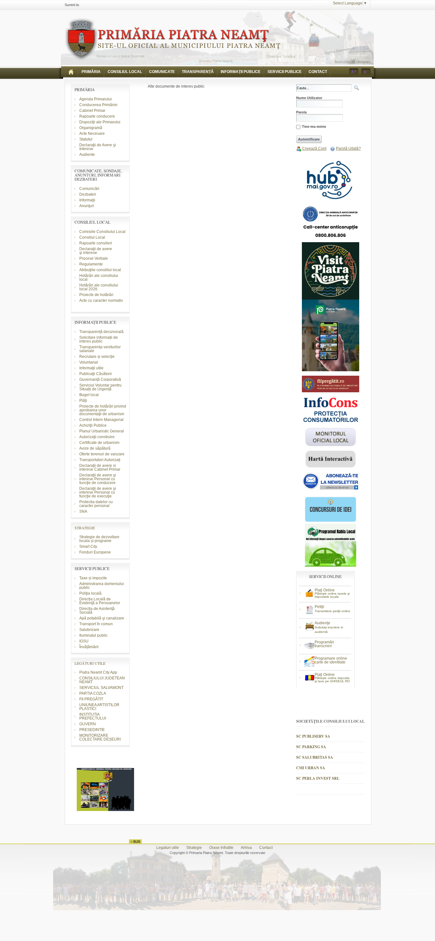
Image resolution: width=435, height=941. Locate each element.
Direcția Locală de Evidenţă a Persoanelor (99, 601)
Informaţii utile (91, 368)
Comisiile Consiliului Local (102, 232)
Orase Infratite (221, 847)
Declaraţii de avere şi (95, 251)
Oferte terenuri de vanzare (102, 454)
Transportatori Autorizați (99, 460)
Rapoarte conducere (97, 116)
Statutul (85, 139)
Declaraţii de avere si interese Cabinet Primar (99, 467)
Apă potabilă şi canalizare (101, 618)
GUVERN (87, 724)
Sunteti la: (72, 5)
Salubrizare (89, 630)
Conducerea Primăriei (98, 105)
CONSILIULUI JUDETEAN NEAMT (102, 680)
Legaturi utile (167, 847)
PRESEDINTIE (92, 730)
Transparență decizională (101, 332)
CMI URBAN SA (310, 768)
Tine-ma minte (314, 126)
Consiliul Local (92, 237)
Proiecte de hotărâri (96, 295)
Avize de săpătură (95, 448)
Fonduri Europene (95, 552)
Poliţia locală (90, 593)
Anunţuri (86, 206)
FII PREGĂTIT (91, 699)
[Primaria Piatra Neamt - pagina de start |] (71, 71)
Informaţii (87, 200)
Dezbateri (87, 194)
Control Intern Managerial (101, 420)
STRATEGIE (85, 527)
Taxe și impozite (93, 578)
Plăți (83, 400)
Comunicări (89, 189)
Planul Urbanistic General (101, 431)
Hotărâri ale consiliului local (98, 277)
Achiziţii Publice (93, 425)
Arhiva (246, 847)
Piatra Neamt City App (98, 672)
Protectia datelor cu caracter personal (96, 504)
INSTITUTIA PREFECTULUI (92, 716)
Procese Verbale (93, 258)
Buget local (89, 395)
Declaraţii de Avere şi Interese (97, 147)
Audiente (87, 154)
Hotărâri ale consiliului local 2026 (98, 287)
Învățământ (88, 647)
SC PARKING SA (311, 746)
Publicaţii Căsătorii (95, 374)
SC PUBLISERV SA (313, 736)
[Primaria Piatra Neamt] (172, 39)
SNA (83, 511)
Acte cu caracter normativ (101, 300)
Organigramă (90, 128)
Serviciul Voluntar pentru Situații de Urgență (100, 387)
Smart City (88, 546)
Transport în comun (96, 624)
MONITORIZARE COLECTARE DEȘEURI (100, 737)
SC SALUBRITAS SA (314, 757)
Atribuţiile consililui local (100, 270)
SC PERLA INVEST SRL (317, 778)
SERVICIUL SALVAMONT (101, 688)
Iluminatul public (93, 635)
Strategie (194, 847)
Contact (266, 847)
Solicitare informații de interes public (98, 339)
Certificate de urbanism (99, 443)
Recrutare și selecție (97, 356)
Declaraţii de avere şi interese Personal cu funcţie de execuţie (97, 492)
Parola (301, 112)
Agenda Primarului (95, 99)
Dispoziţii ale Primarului (99, 122)
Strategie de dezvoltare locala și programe (99, 539)
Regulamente (91, 264)
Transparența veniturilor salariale (100, 349)
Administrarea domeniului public (101, 586)
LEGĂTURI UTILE (90, 663)
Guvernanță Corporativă (100, 379)
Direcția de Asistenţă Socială (97, 610)
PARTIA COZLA (92, 693)
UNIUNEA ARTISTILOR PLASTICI (99, 707)
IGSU (84, 641)
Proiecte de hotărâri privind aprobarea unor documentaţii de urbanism (102, 410)
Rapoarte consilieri (95, 243)
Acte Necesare (92, 133)
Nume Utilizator (309, 98)
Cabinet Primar (92, 110)
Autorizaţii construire (97, 437)
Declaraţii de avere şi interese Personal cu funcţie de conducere (97, 479)
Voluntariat (88, 362)
